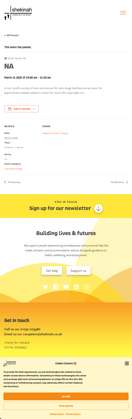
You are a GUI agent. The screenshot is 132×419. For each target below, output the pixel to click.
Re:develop (14, 182)
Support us (78, 270)
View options (66, 405)
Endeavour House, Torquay (55, 133)
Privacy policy (73, 413)
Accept (66, 396)
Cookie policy (57, 413)
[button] (127, 363)
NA (5, 159)
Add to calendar (22, 108)
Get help (52, 270)
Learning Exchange (13, 168)
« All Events (11, 35)
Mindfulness (117, 182)
